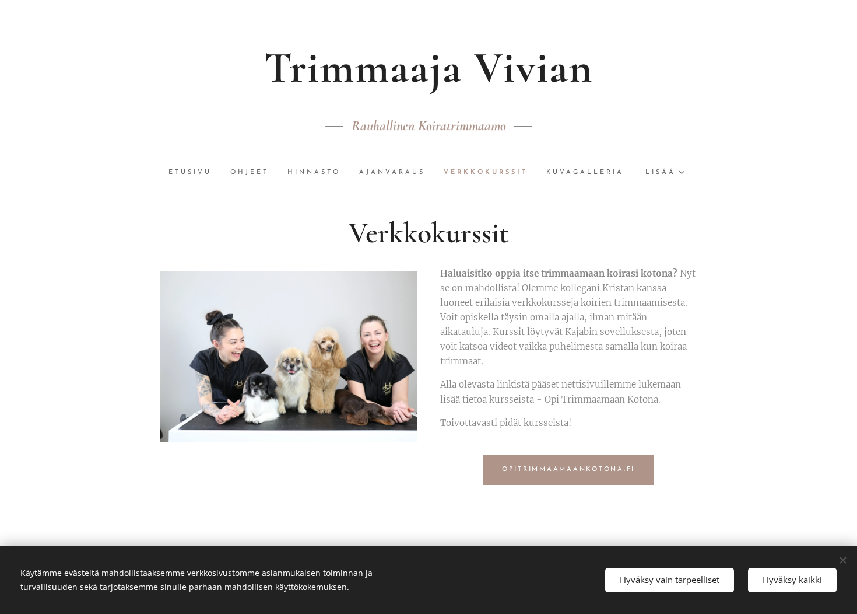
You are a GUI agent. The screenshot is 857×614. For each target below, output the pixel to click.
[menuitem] (194, 172)
